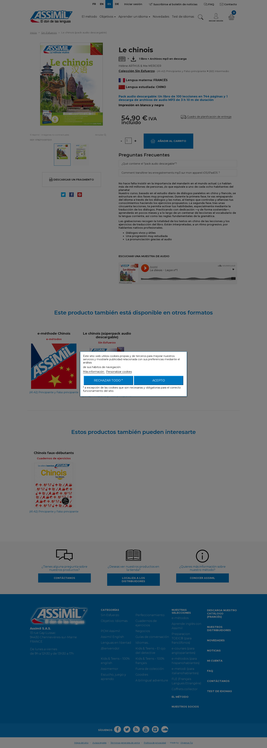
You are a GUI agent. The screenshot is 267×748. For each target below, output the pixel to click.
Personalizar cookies (119, 371)
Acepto (158, 380)
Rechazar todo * (108, 380)
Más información (94, 371)
